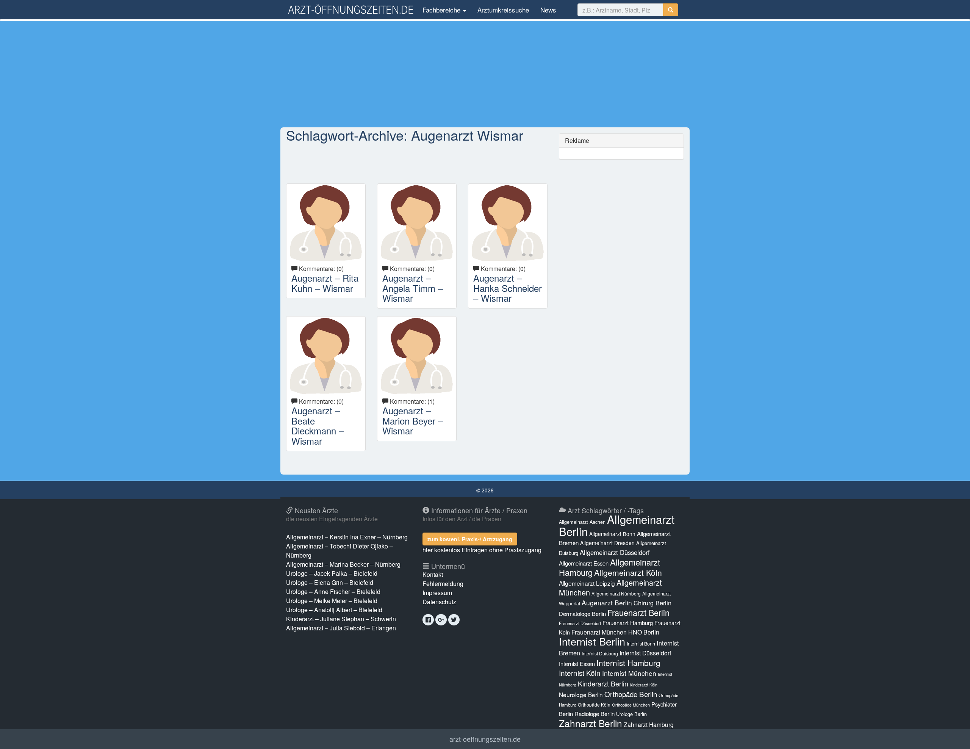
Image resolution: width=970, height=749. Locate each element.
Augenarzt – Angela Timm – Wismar (412, 287)
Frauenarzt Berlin (638, 612)
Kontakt (432, 574)
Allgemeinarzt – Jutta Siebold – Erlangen (341, 628)
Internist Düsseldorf (645, 653)
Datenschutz (439, 601)
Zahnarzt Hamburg (649, 724)
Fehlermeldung (442, 583)
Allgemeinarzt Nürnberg (616, 593)
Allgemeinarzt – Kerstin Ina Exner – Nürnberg (347, 537)
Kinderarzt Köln (643, 685)
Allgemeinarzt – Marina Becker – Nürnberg (343, 564)
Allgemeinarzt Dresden (607, 543)
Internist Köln (580, 673)
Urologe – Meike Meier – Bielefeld (331, 600)
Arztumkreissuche (503, 9)
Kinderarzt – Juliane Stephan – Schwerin (341, 618)
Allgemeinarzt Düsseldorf (615, 552)
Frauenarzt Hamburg (627, 623)
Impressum (437, 592)
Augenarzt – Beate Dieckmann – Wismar (317, 425)
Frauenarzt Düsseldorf (580, 623)
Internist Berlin (592, 641)
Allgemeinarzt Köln (628, 572)
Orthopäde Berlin (630, 694)
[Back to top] (953, 735)
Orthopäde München (631, 705)
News (548, 9)
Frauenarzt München (599, 632)
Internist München (629, 673)
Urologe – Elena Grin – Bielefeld (329, 582)
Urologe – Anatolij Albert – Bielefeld (334, 609)
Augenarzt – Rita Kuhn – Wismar (324, 282)
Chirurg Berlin (652, 602)
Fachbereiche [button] (441, 9)
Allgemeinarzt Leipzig (587, 583)
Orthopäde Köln (594, 704)
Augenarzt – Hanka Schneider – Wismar (507, 287)
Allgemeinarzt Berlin (616, 525)
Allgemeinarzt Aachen (582, 522)
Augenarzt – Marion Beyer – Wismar (412, 420)
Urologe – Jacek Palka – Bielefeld (331, 573)
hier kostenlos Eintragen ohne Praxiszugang (481, 549)
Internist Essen (577, 664)
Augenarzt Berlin (607, 602)
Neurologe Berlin (581, 694)
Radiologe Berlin (594, 714)
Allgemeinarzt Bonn (612, 533)
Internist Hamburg (628, 662)
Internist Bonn (641, 643)
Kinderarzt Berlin (603, 683)
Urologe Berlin (631, 714)
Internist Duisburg (600, 653)
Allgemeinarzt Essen (584, 563)
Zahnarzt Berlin (590, 723)
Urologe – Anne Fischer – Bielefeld (333, 591)
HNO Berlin (643, 632)
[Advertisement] (485, 74)
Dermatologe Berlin (582, 613)
